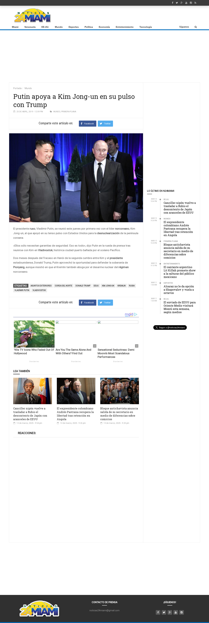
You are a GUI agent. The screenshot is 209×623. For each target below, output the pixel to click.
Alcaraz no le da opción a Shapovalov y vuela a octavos (179, 290)
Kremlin (122, 286)
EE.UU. (45, 27)
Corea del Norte (63, 286)
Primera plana (68, 111)
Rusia (132, 286)
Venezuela (30, 27)
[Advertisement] (138, 15)
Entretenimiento (125, 27)
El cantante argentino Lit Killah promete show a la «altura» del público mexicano (180, 272)
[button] (195, 26)
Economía (104, 27)
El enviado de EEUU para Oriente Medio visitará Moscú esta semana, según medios (180, 307)
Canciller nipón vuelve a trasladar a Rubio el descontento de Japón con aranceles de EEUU (30, 414)
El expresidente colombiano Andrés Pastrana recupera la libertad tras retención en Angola (75, 414)
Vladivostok (39, 290)
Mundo (59, 27)
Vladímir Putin (22, 290)
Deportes (74, 27)
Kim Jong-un (108, 286)
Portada (17, 88)
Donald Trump (83, 286)
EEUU (96, 286)
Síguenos (184, 27)
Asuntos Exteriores (41, 286)
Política (89, 27)
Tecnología (145, 27)
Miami (15, 27)
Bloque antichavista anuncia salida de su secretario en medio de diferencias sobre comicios (119, 414)
